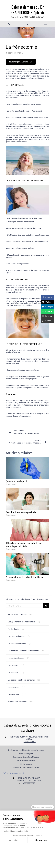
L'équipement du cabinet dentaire (21, 622)
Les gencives (13, 665)
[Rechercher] (46, 605)
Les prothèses (13, 687)
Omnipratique (13, 694)
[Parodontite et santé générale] (27, 499)
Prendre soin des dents (17, 701)
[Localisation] (27, 24)
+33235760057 (30, 742)
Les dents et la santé (16, 658)
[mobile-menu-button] (46, 24)
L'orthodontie (13, 629)
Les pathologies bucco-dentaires (21, 680)
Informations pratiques (17, 614)
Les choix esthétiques (16, 636)
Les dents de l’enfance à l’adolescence (23, 651)
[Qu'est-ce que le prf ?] (27, 468)
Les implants (13, 672)
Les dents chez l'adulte (17, 644)
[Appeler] (9, 24)
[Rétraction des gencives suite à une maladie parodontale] (27, 530)
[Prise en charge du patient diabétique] (27, 564)
